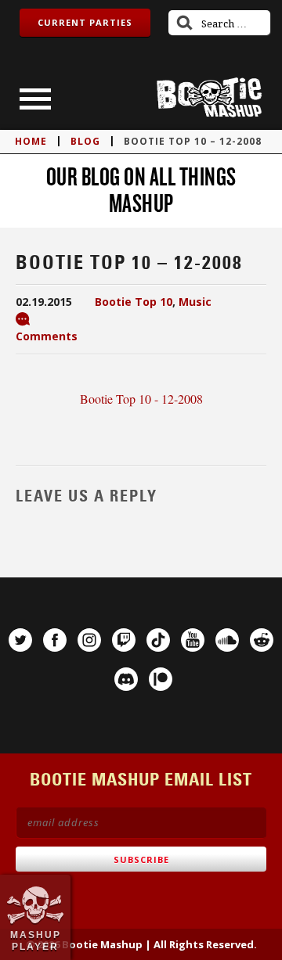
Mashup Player (35, 940)
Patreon (160, 679)
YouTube (192, 640)
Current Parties (85, 22)
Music (195, 301)
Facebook (55, 640)
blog (85, 141)
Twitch (124, 640)
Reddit (261, 640)
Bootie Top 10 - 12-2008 (141, 398)
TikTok (158, 640)
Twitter (20, 640)
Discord (126, 679)
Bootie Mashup (209, 97)
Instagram (89, 640)
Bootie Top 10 (133, 301)
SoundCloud (227, 640)
